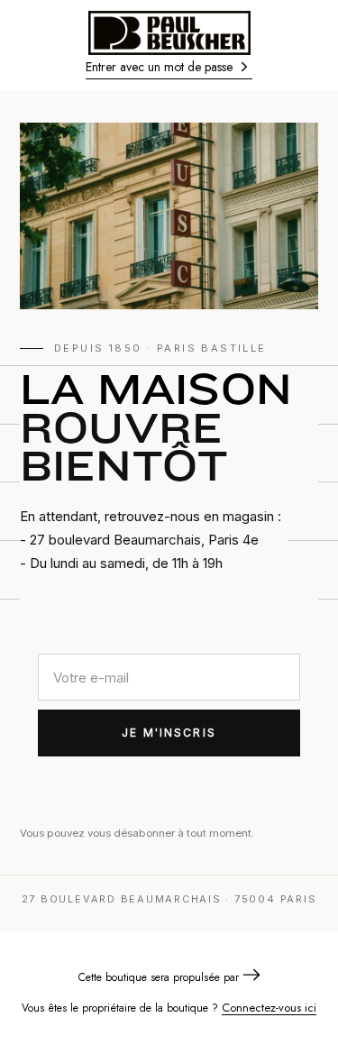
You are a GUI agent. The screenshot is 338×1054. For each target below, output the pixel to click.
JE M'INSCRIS (169, 732)
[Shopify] (251, 976)
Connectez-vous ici (269, 1007)
